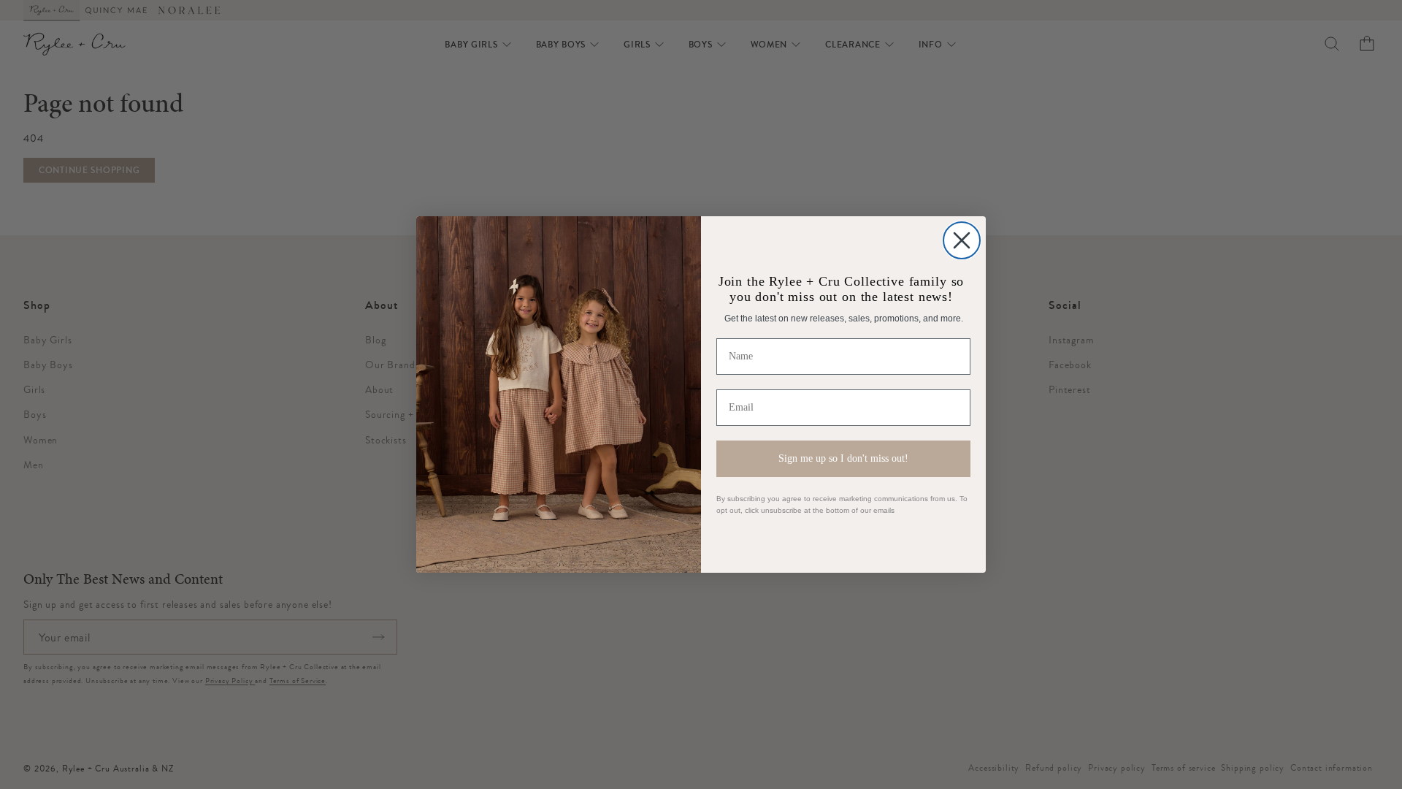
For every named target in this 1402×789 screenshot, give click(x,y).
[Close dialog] (961, 240)
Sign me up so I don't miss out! (843, 458)
